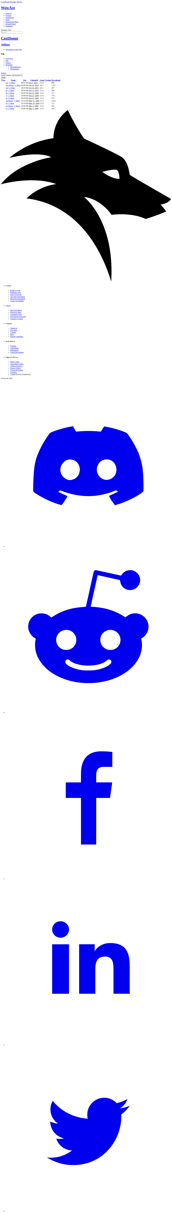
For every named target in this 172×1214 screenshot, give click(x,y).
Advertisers (14, 348)
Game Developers (17, 352)
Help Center (14, 362)
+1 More (12, 83)
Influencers (14, 350)
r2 (6, 109)
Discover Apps (15, 312)
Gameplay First (16, 315)
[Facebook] (88, 879)
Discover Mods (16, 310)
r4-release (9, 101)
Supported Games (17, 364)
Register (13, 2)
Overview (9, 59)
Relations (9, 65)
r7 (6, 96)
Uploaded (34, 80)
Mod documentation (17, 299)
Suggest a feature (16, 319)
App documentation (17, 297)
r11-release (10, 85)
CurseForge (5, 2)
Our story (13, 330)
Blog (12, 334)
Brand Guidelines (16, 337)
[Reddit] (88, 713)
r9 (6, 91)
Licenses (13, 372)
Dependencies (15, 67)
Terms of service (16, 366)
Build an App (15, 290)
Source (8, 63)
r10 (7, 88)
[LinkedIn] (88, 1045)
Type (3, 80)
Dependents (14, 69)
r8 (6, 93)
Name (13, 80)
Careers (13, 332)
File (7, 61)
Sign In (19, 2)
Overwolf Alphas (16, 370)
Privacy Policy (15, 368)
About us (13, 328)
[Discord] (88, 546)
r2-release (9, 106)
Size (24, 80)
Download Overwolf (18, 317)
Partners (13, 346)
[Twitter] (88, 1211)
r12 (7, 83)
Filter (3, 78)
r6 (6, 98)
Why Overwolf (16, 295)
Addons (5, 44)
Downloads (55, 80)
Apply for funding (17, 301)
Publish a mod (15, 293)
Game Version (45, 80)
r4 (6, 103)
